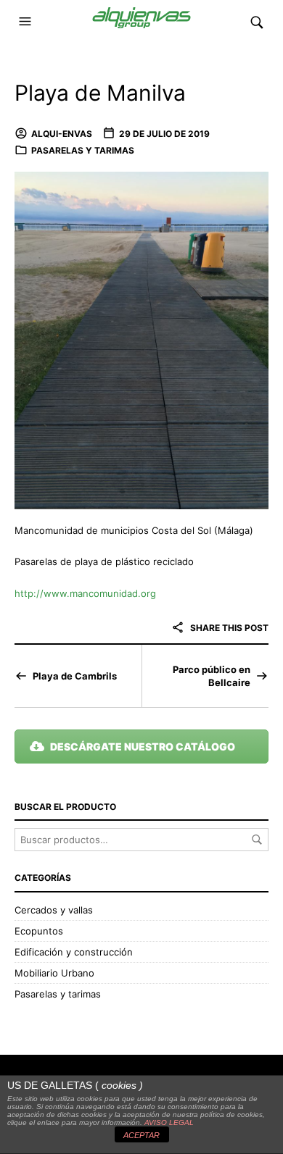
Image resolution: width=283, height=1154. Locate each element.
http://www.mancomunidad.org (85, 593)
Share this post (228, 627)
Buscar (257, 839)
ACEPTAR (141, 1135)
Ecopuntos (39, 931)
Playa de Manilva (100, 93)
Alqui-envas (61, 133)
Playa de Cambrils (75, 676)
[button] (27, 21)
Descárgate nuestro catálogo (142, 746)
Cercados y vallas (54, 910)
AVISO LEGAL (169, 1122)
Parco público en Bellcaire (211, 676)
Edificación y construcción (74, 952)
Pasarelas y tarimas (82, 150)
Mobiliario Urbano (54, 973)
